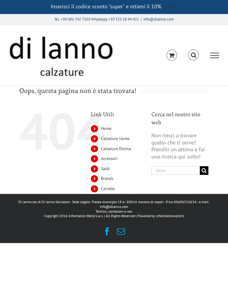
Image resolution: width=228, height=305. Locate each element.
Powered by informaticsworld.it (160, 216)
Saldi (105, 168)
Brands (107, 178)
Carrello (108, 188)
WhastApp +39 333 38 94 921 (115, 19)
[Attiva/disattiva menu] (214, 55)
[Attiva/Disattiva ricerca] (194, 55)
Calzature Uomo (115, 138)
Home (106, 128)
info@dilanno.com (158, 19)
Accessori (109, 158)
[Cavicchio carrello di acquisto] (172, 55)
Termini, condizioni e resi (114, 211)
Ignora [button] (170, 6)
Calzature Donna (116, 148)
